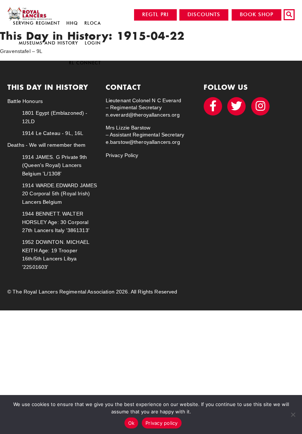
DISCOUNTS (203, 14)
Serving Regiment (36, 23)
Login (93, 43)
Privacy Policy (122, 155)
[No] (292, 414)
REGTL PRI (155, 14)
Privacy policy (161, 423)
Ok (131, 423)
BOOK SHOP (256, 14)
